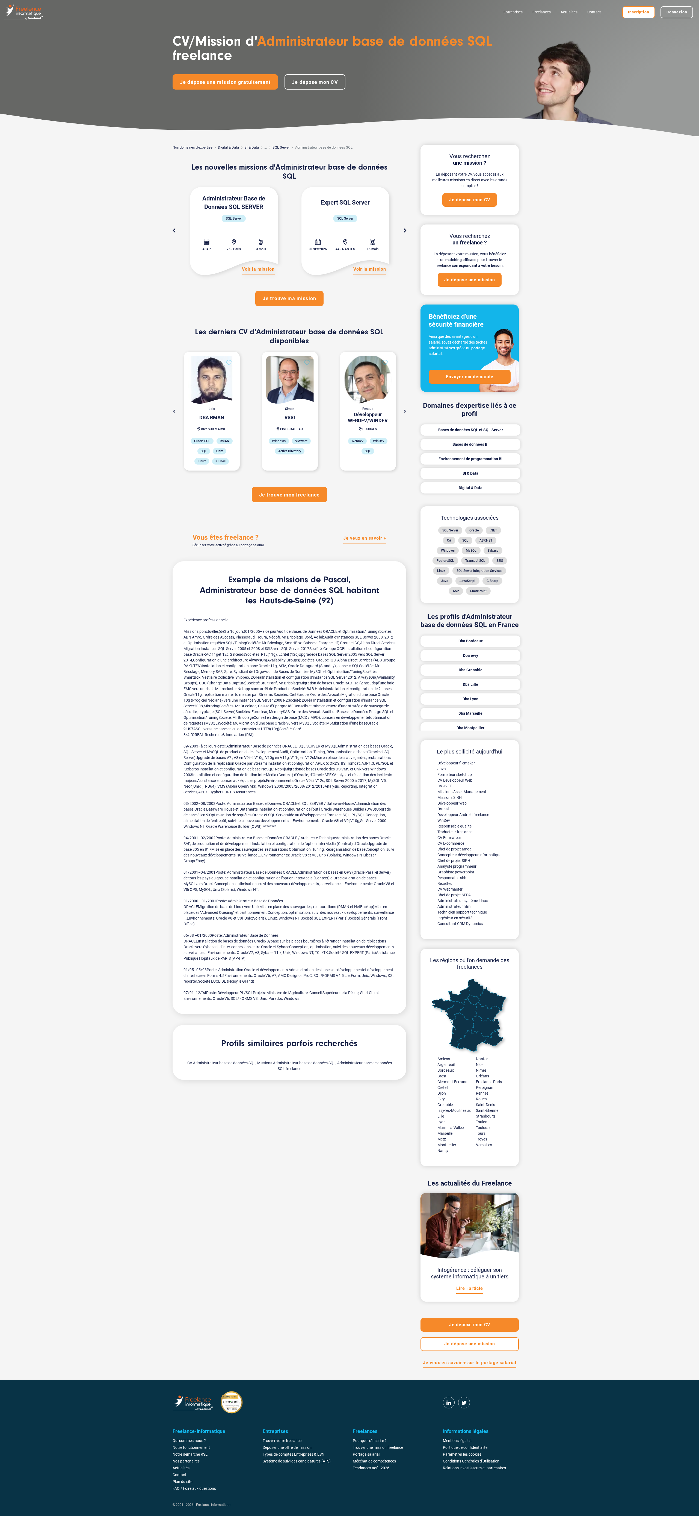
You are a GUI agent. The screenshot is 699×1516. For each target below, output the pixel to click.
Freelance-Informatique (213, 1505)
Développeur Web (452, 803)
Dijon (441, 1093)
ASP (456, 591)
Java (444, 581)
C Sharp (492, 581)
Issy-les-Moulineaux (454, 1110)
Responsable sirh (451, 878)
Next (405, 231)
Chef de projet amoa (454, 849)
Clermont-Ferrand (452, 1082)
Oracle (474, 530)
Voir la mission (369, 269)
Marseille (444, 1133)
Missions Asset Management (461, 792)
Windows (448, 550)
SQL (465, 540)
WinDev (443, 820)
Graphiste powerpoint (455, 872)
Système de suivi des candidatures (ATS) (297, 1461)
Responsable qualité (454, 826)
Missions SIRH (449, 797)
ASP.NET (485, 540)
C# (449, 540)
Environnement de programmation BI (470, 459)
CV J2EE (444, 786)
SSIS (499, 561)
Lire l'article (469, 1288)
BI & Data (251, 147)
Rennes (482, 1093)
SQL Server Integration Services (479, 571)
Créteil (442, 1087)
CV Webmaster (450, 889)
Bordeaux (445, 1070)
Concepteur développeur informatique (469, 855)
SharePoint (478, 591)
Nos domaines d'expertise (192, 147)
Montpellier (446, 1145)
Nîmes (481, 1070)
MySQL (471, 550)
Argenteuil (446, 1064)
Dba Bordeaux (470, 641)
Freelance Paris (489, 1082)
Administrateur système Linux (462, 901)
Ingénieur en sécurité (454, 918)
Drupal (443, 809)
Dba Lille (470, 684)
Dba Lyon (470, 699)
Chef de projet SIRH (453, 860)
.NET (493, 530)
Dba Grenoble (470, 670)
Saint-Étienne (487, 1110)
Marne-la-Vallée (450, 1127)
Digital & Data (228, 147)
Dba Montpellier (470, 728)
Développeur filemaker (456, 763)
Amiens (443, 1059)
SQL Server (281, 147)
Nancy (442, 1150)
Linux (441, 571)
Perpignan (484, 1087)
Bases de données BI (470, 444)
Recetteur (445, 883)
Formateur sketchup (454, 774)
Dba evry (470, 655)
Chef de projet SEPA (454, 895)
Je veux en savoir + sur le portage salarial (469, 1362)
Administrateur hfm (453, 906)
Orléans (482, 1076)
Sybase (493, 550)
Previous (174, 231)
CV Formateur (449, 837)
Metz (441, 1139)
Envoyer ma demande (469, 376)
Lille (440, 1116)
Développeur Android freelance (463, 814)
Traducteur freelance (454, 832)
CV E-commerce (450, 843)
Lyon (441, 1122)
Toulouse (483, 1127)
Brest (441, 1076)
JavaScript (467, 581)
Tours (480, 1133)
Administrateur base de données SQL (272, 590)
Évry (441, 1099)
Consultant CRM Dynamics (460, 923)
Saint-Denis (485, 1105)
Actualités (569, 12)
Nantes (482, 1059)
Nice (479, 1064)
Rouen (481, 1099)
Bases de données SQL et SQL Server (470, 430)
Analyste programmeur (456, 866)
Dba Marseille (470, 713)
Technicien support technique (462, 912)
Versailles (484, 1145)
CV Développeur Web (454, 780)
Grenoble (445, 1105)
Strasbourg (485, 1116)
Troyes (481, 1139)
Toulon (481, 1122)
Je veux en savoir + (364, 538)
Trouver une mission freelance (378, 1447)
